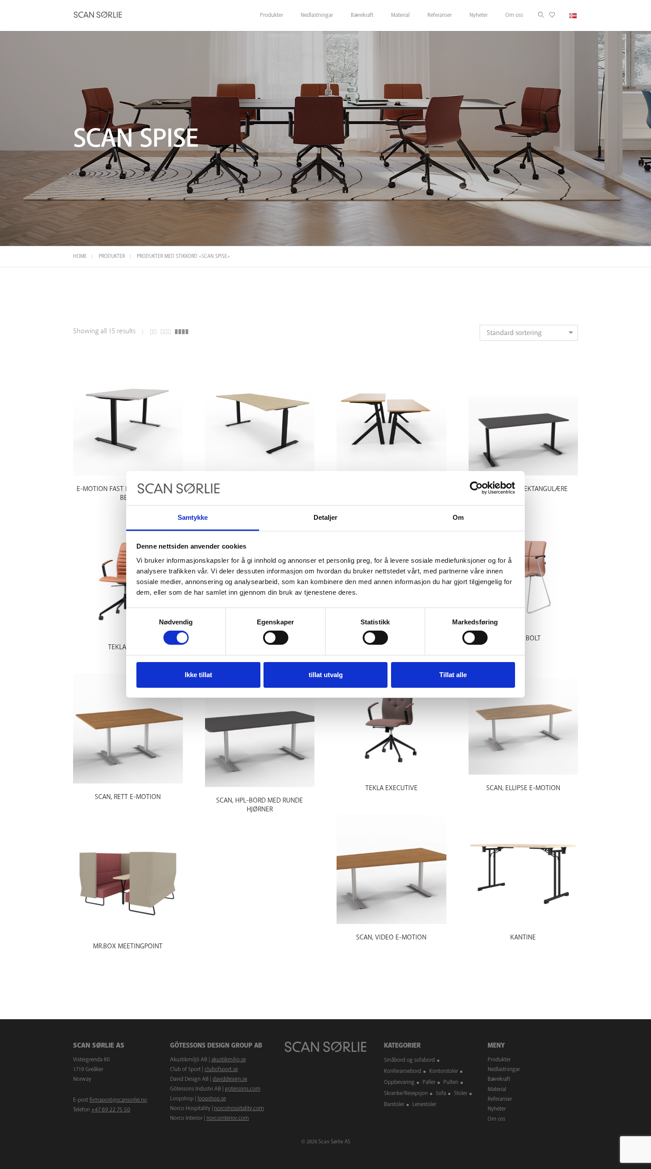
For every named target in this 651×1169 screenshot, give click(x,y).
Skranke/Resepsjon (406, 1093)
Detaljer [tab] (326, 517)
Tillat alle (453, 674)
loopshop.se (212, 1098)
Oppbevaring (399, 1082)
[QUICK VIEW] (128, 467)
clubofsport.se (221, 1069)
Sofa (441, 1093)
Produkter (112, 256)
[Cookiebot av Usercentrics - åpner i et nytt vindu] (476, 488)
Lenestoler (424, 1104)
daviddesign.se (230, 1079)
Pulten (450, 1082)
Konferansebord (402, 1071)
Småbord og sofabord (409, 1060)
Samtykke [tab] (193, 517)
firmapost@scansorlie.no (118, 1099)
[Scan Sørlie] (98, 15)
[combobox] (529, 333)
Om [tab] (458, 517)
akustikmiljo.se (228, 1059)
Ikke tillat (198, 674)
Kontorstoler (443, 1071)
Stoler (460, 1093)
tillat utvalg (326, 674)
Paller (428, 1082)
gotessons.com (242, 1088)
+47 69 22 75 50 (110, 1109)
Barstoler (394, 1104)
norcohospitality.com (239, 1108)
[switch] (275, 638)
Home (80, 256)
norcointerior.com (227, 1118)
